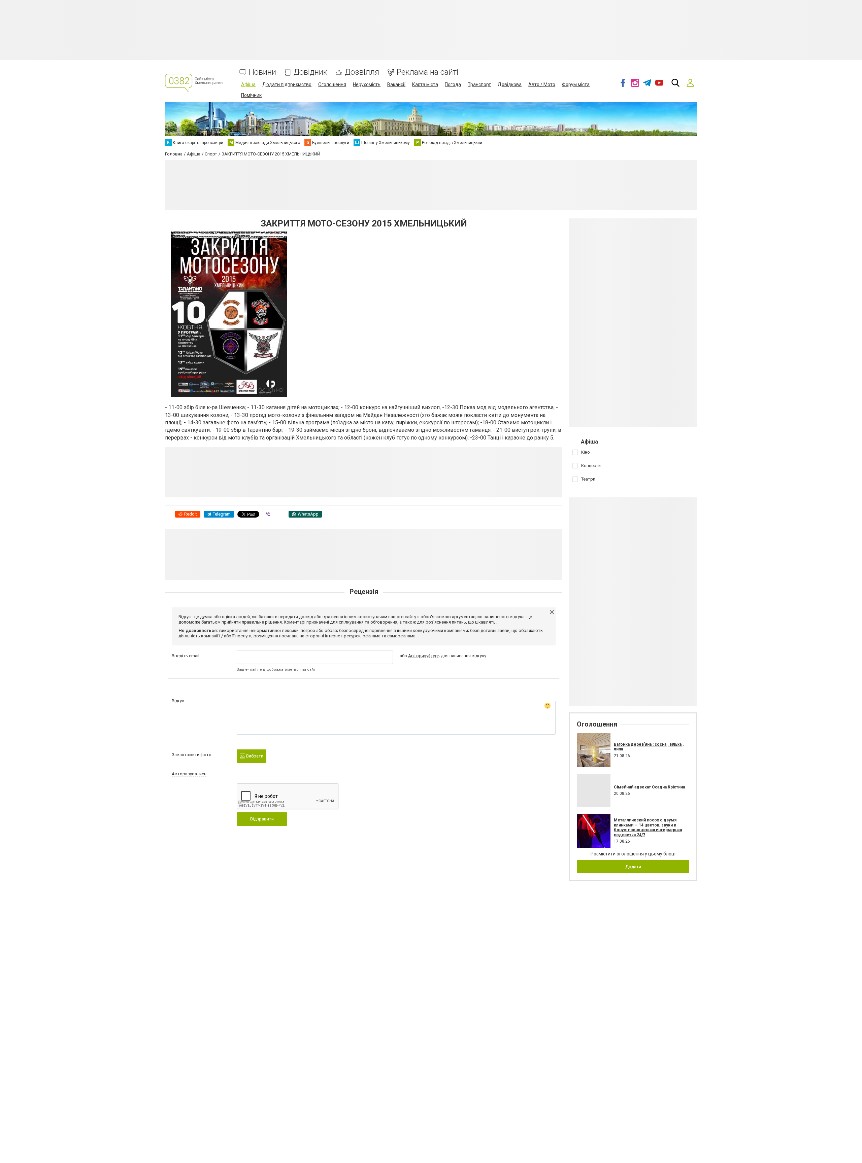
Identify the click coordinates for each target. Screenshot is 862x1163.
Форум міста (576, 84)
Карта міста (425, 84)
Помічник (251, 95)
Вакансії (396, 84)
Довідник (310, 72)
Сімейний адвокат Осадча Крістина (649, 787)
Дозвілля (362, 72)
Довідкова (510, 84)
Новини (262, 72)
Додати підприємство (286, 84)
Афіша (248, 84)
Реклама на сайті (427, 72)
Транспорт (479, 84)
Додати (633, 866)
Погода (453, 84)
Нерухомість (366, 84)
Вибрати (254, 756)
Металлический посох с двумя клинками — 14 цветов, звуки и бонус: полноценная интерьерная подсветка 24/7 (648, 827)
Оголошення (332, 84)
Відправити (262, 818)
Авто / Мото (541, 84)
